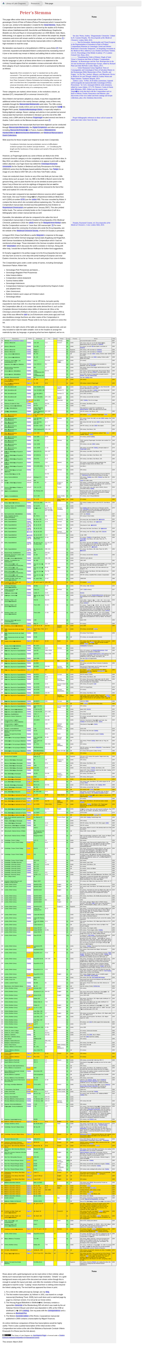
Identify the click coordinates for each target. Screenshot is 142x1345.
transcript (18, 1305)
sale (25, 314)
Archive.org (96, 986)
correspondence (54, 1311)
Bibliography (83, 1128)
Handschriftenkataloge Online (30, 109)
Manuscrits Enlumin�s (19, 130)
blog (47, 1292)
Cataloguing (83, 645)
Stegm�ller (83, 539)
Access (96, 554)
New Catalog (107, 970)
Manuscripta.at (84, 409)
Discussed (85, 475)
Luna (90, 1022)
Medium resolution (99, 793)
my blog (89, 672)
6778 (23, 199)
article (31, 223)
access (86, 603)
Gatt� (59, 107)
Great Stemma (49, 25)
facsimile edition (22, 1316)
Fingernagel (37, 118)
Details (29, 767)
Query (100, 721)
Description (93, 1187)
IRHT (86, 782)
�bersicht (102, 519)
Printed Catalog (103, 1125)
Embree (95, 372)
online (34, 199)
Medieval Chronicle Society (27, 231)
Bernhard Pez (101, 671)
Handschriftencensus (97, 595)
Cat (86, 658)
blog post (40, 235)
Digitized (29, 379)
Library (94, 1079)
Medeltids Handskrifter (94, 1109)
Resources (35, 3)
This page (49, 3)
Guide (85, 589)
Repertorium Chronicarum (13, 207)
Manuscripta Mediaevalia (29, 104)
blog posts (99, 747)
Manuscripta (93, 375)
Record (89, 1134)
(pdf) (93, 903)
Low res (29, 1157)
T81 (98, 1173)
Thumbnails (106, 1140)
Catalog (29, 342)
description (86, 509)
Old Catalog (91, 935)
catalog (87, 377)
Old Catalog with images (98, 977)
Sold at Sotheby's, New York (87, 1152)
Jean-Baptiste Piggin (39, 1335)
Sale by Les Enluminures (91, 1199)
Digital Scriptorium (40, 127)
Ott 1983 (93, 365)
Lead (81, 480)
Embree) (101, 344)
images (102, 966)
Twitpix (56, 169)
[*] (63, 38)
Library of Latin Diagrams (16, 3)
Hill (92, 346)
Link (87, 1256)
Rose (93, 531)
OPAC (87, 701)
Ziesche (104, 531)
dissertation (11, 246)
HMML (106, 414)
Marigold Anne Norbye (52, 223)
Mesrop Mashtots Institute (17, 340)
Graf (90, 364)
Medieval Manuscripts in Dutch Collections (93, 1080)
